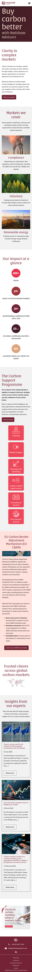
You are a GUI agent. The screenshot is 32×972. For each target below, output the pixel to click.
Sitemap (16, 968)
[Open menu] (29, 3)
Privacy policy (16, 957)
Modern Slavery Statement (16, 963)
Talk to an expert (9, 97)
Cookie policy (16, 960)
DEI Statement (16, 965)
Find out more (8, 420)
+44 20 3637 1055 (17, 944)
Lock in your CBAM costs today (16, 648)
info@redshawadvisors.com (17, 948)
